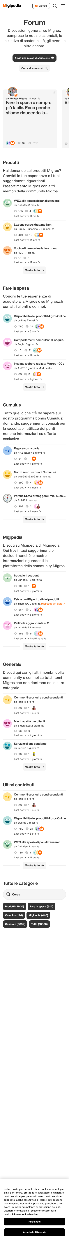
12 (30, 235)
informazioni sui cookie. (25, 1214)
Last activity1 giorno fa (28, 379)
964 (20, 609)
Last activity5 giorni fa (28, 614)
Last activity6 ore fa (26, 331)
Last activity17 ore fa (27, 262)
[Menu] (63, 5)
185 (20, 211)
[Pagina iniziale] (12, 6)
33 (20, 708)
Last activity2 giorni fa (28, 591)
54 (20, 458)
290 (20, 482)
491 (20, 235)
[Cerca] (55, 6)
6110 (35, 143)
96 (20, 754)
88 (20, 374)
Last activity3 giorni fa (28, 759)
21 (31, 326)
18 (19, 258)
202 (20, 506)
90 (20, 586)
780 (20, 326)
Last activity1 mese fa (27, 487)
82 (23, 143)
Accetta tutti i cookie (34, 1232)
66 (20, 731)
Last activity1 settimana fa (30, 638)
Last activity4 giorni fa (28, 463)
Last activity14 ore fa (27, 240)
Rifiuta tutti (35, 1221)
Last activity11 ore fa (27, 216)
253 (20, 633)
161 (20, 350)
